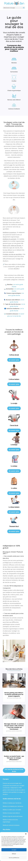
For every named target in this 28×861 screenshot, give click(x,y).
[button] (26, 834)
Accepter (14, 849)
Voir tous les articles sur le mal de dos (14, 770)
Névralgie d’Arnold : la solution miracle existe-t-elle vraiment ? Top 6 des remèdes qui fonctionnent (14, 726)
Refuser (14, 853)
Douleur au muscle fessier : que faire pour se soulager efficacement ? (14, 758)
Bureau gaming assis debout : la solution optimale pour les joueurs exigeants (14, 694)
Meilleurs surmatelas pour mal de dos (13, 806)
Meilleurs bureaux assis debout (11, 813)
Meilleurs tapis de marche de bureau (12, 816)
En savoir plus (14, 360)
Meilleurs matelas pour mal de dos (12, 803)
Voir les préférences (14, 857)
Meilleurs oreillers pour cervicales (12, 809)
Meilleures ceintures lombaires (11, 825)
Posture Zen (11, 698)
